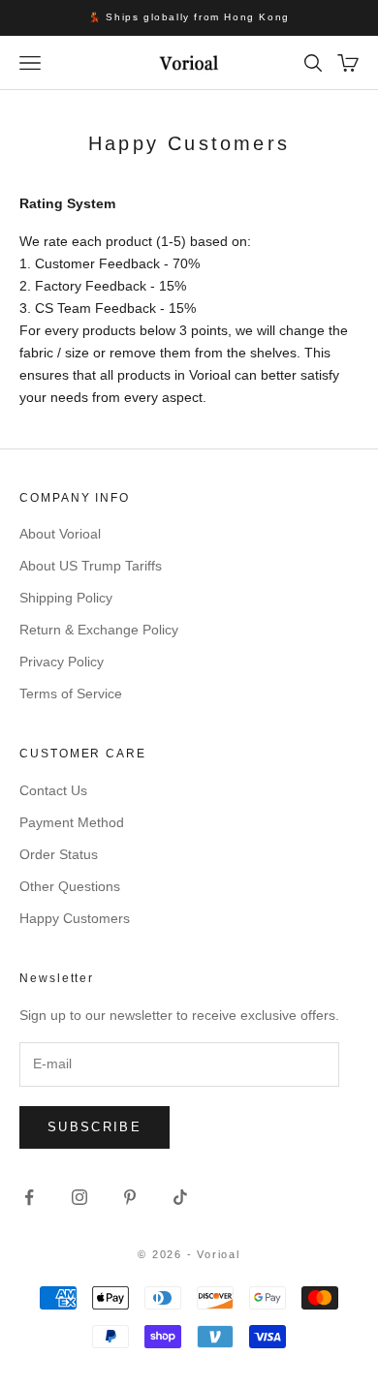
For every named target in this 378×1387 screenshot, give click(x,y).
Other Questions (69, 886)
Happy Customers (74, 918)
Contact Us (53, 790)
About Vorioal (60, 533)
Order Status (58, 854)
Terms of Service (70, 693)
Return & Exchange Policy (98, 629)
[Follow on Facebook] (29, 1197)
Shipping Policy (65, 597)
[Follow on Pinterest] (130, 1197)
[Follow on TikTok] (180, 1197)
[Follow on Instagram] (79, 1197)
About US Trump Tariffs (90, 565)
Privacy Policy (61, 661)
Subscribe (94, 1127)
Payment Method (71, 822)
